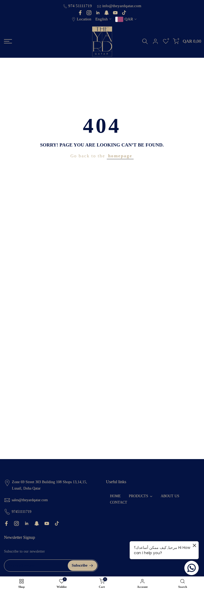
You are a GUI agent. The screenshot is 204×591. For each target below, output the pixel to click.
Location (84, 19)
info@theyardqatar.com (121, 6)
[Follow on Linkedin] (97, 13)
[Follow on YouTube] (115, 13)
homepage (120, 155)
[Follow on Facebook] (80, 13)
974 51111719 (80, 6)
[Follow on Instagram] (89, 13)
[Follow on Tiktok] (124, 13)
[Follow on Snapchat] (106, 13)
